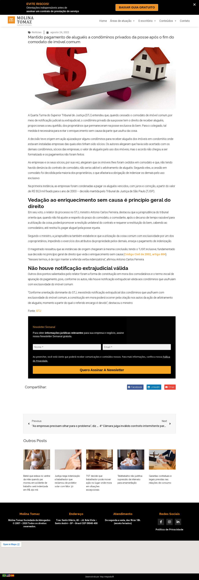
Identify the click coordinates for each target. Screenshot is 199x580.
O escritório (145, 20)
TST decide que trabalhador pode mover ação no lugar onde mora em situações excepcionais (99, 483)
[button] (135, 387)
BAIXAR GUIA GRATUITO (137, 7)
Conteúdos (166, 20)
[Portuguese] (4, 575)
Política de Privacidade (169, 529)
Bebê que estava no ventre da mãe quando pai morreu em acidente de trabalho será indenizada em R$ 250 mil (36, 483)
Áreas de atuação (120, 20)
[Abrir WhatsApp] (191, 572)
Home (103, 20)
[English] (8, 575)
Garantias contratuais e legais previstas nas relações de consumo (160, 479)
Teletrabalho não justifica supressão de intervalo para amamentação (130, 479)
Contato (185, 20)
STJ (38, 310)
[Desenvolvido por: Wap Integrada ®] (99, 576)
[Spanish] (12, 575)
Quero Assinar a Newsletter (102, 370)
